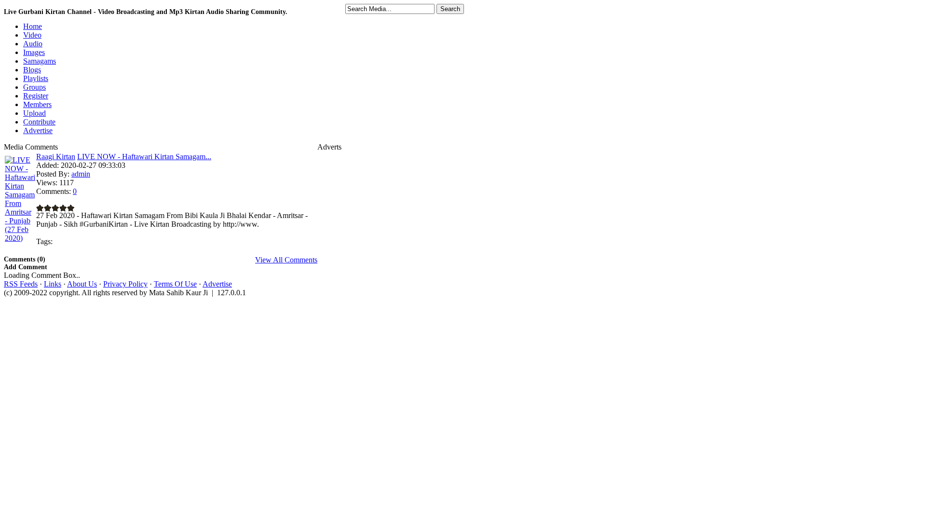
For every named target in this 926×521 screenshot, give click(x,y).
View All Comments (286, 260)
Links (52, 284)
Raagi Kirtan (55, 156)
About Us (82, 284)
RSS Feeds (21, 284)
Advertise (217, 284)
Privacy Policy (125, 284)
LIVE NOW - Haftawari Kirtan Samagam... (144, 156)
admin (80, 174)
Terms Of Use (175, 284)
